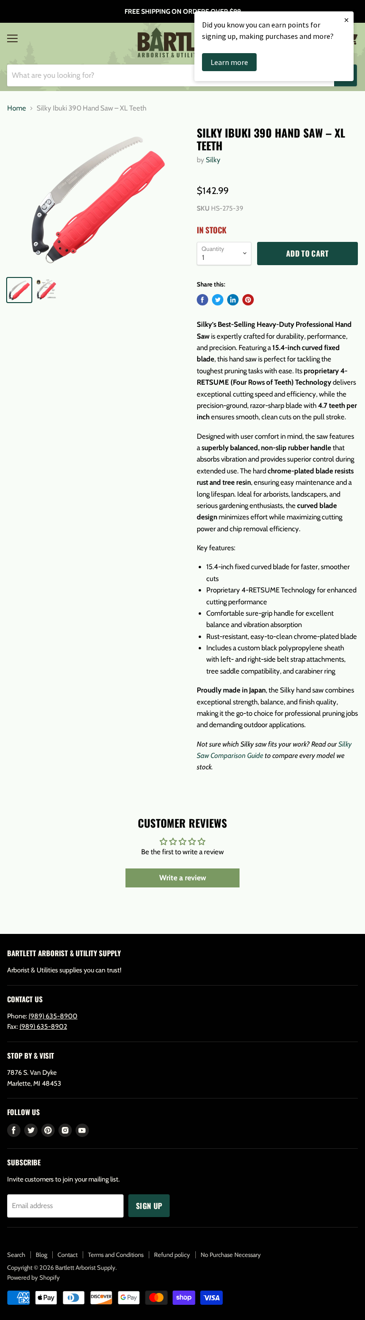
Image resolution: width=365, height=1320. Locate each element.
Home (16, 108)
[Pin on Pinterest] (248, 299)
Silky (213, 160)
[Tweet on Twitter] (217, 299)
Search (16, 1254)
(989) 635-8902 (43, 1026)
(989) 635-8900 (53, 1016)
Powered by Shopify (33, 1277)
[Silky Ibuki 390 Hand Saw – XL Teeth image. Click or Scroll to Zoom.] (97, 197)
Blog (41, 1254)
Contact (67, 1254)
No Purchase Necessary (231, 1254)
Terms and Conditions (116, 1254)
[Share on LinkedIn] (233, 299)
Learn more (229, 62)
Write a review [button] (182, 877)
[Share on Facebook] (202, 299)
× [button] (346, 20)
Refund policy (172, 1254)
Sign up (149, 1205)
